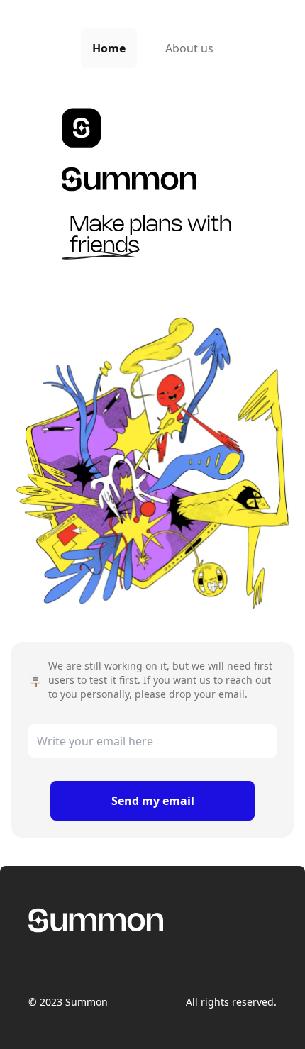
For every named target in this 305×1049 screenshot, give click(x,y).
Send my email (152, 801)
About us (189, 48)
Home (109, 48)
